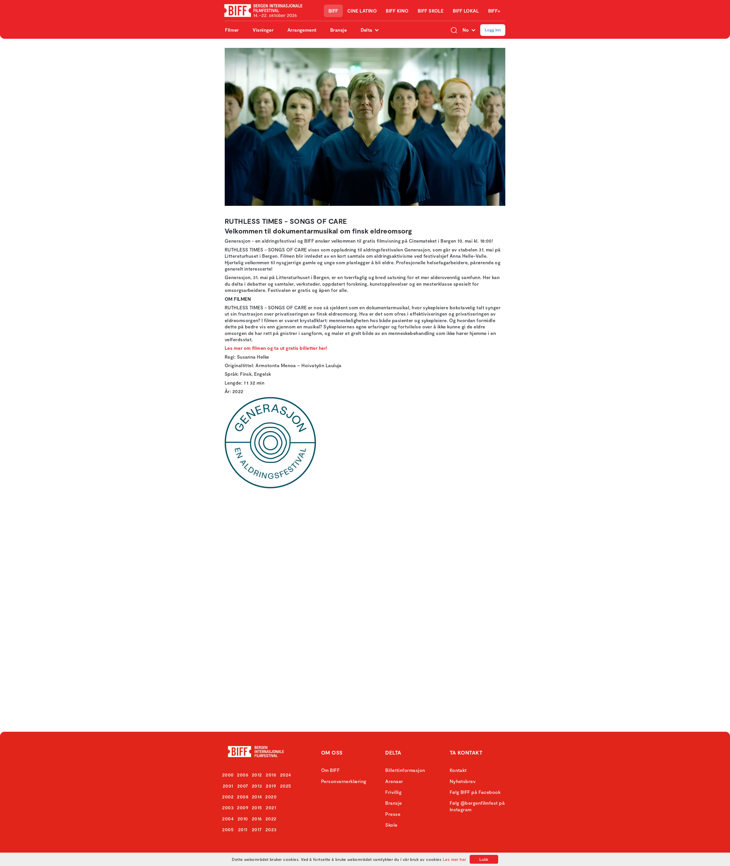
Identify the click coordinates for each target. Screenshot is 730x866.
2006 (242, 774)
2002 (228, 796)
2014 (257, 796)
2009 (242, 807)
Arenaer (394, 781)
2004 (228, 818)
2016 (257, 818)
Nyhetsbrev (463, 781)
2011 (243, 829)
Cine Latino (362, 10)
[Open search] (453, 30)
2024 (285, 774)
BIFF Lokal (466, 10)
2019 (271, 785)
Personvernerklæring (343, 781)
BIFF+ (494, 10)
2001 (228, 785)
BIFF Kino (397, 10)
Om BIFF (330, 770)
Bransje (338, 29)
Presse (392, 814)
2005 (228, 829)
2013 (257, 785)
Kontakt (458, 770)
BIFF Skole (431, 10)
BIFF (333, 10)
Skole (391, 825)
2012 (257, 774)
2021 (271, 807)
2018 (271, 774)
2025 (285, 785)
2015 (257, 807)
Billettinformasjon (405, 770)
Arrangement (302, 29)
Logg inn (493, 29)
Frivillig (393, 792)
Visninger (263, 29)
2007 (242, 785)
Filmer (232, 29)
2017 (257, 829)
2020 (271, 796)
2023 (271, 829)
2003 (228, 807)
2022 (271, 818)
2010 (243, 818)
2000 (228, 774)
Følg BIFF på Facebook (475, 792)
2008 (242, 796)
